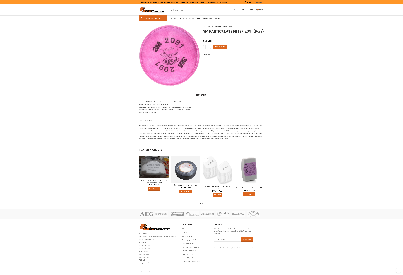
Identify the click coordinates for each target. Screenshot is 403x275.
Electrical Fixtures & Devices (191, 247)
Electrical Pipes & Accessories (191, 258)
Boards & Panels (187, 236)
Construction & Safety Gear (191, 261)
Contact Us (259, 2)
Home (205, 26)
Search (234, 10)
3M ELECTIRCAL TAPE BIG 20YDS (185, 185)
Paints (184, 229)
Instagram (247, 2)
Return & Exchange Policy (245, 248)
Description (201, 95)
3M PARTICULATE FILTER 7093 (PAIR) (249, 188)
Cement (184, 232)
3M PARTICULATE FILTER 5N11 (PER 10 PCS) (217, 187)
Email (250, 2)
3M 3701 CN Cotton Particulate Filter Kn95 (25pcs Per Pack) (153, 181)
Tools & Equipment (188, 243)
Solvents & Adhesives (189, 251)
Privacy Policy (231, 248)
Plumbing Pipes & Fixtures (190, 240)
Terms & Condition (220, 248)
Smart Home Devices (188, 254)
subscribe (247, 239)
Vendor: (206, 55)
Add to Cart (220, 47)
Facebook (245, 2)
